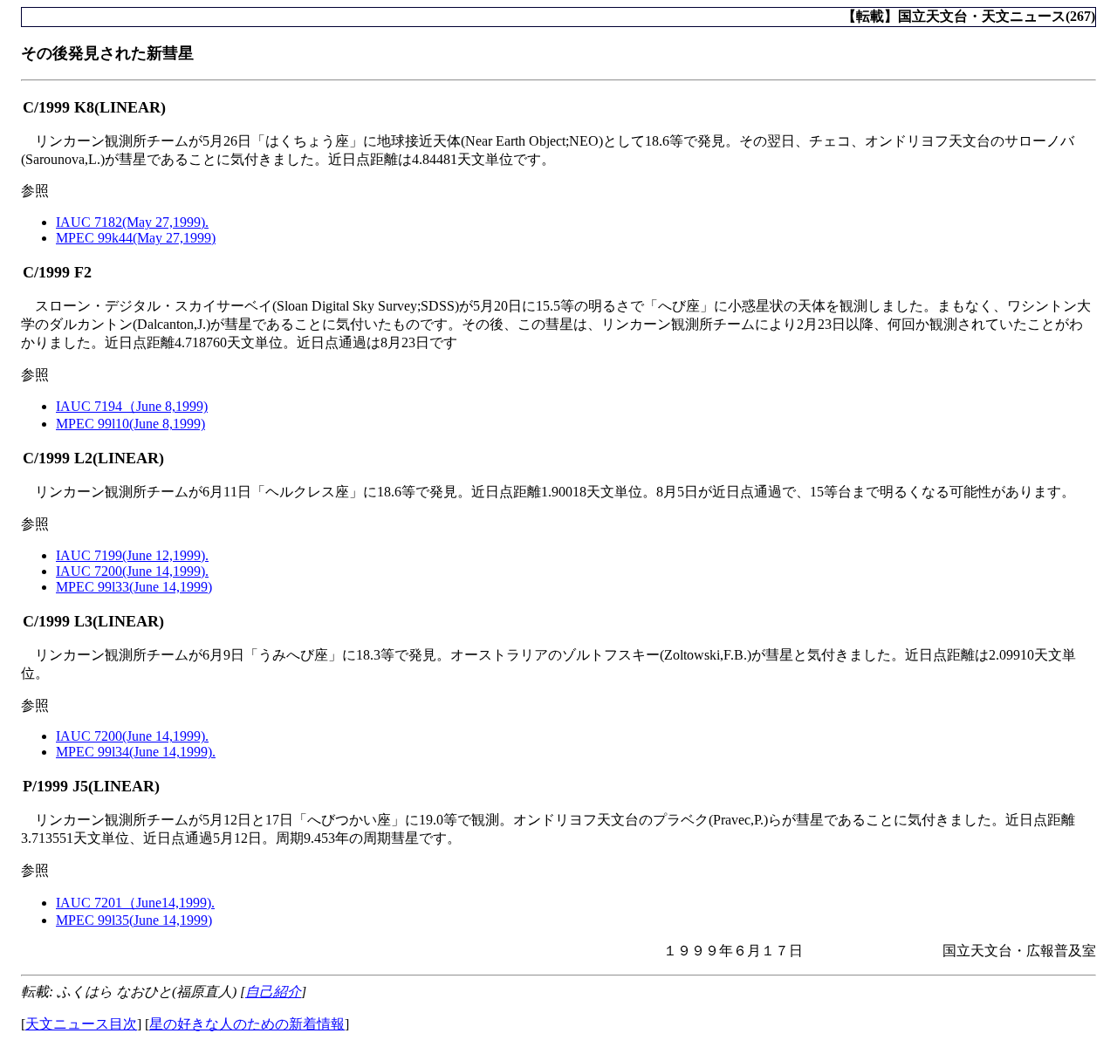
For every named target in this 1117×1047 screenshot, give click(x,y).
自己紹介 (273, 991)
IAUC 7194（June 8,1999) (132, 406)
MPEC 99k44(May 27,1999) (136, 237)
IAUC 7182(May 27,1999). (132, 222)
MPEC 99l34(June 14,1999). (136, 751)
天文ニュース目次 (81, 1023)
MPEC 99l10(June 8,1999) (130, 423)
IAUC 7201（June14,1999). (135, 902)
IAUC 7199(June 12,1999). (132, 555)
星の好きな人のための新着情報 (247, 1023)
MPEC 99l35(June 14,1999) (134, 920)
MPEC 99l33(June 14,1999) (134, 586)
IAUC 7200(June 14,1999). (132, 571)
